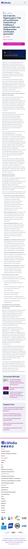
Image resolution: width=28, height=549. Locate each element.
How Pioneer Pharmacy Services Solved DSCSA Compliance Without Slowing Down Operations (17, 382)
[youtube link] (13, 446)
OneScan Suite (5, 487)
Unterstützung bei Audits (7, 483)
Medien (3, 498)
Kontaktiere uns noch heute (14, 44)
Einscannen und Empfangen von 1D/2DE (11, 480)
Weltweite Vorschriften (7, 469)
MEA (2, 467)
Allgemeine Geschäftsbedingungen (13, 542)
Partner (3, 508)
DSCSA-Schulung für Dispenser (9, 453)
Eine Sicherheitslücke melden (8, 492)
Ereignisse (3, 501)
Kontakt (3, 512)
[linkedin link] (10, 446)
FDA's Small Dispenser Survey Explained (17, 388)
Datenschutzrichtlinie (14, 544)
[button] (25, 3)
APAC (2, 462)
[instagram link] (7, 446)
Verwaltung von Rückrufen (7, 476)
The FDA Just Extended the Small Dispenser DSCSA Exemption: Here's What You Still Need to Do (16, 395)
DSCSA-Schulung (5, 451)
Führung (3, 510)
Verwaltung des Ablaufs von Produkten (10, 478)
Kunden (3, 505)
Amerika (3, 460)
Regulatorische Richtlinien (7, 471)
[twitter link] (5, 446)
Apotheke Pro (4, 489)
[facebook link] (2, 446)
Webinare (3, 503)
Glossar (3, 455)
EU (1, 464)
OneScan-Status (5, 494)
